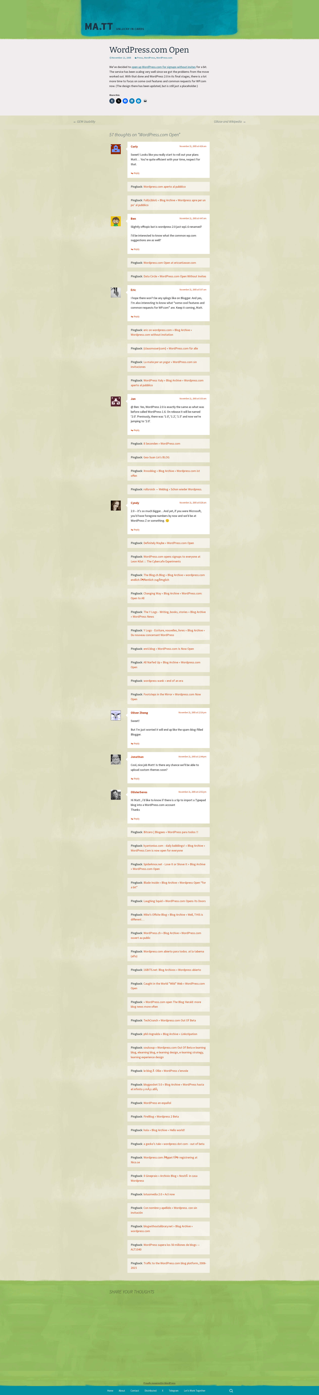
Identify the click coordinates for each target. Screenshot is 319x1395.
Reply (137, 173)
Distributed (151, 1390)
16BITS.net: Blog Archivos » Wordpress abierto (172, 970)
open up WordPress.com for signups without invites (164, 67)
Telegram (173, 1390)
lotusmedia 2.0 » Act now (159, 1194)
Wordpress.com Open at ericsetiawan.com (170, 263)
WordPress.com (164, 57)
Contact (135, 1390)
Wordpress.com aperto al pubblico (165, 186)
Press (140, 57)
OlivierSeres (139, 792)
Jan (133, 399)
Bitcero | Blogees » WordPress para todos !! (171, 832)
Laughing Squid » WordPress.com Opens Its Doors (175, 901)
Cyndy (135, 503)
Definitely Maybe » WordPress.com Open (169, 543)
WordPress (149, 57)
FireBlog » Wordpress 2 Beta (161, 1116)
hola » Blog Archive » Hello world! (164, 1130)
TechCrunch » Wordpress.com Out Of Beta (170, 1020)
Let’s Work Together (194, 1390)
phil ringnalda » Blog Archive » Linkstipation (170, 1034)
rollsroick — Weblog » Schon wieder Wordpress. (173, 489)
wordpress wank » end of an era (163, 681)
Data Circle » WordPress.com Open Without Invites (175, 276)
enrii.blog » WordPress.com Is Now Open (169, 649)
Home (110, 1390)
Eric (133, 290)
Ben (133, 218)
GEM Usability (84, 121)
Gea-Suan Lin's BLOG (156, 457)
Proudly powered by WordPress (159, 1383)
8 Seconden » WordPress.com (162, 443)
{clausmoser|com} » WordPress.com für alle (171, 348)
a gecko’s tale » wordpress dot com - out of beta (174, 1144)
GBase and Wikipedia (230, 121)
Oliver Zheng (139, 713)
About (122, 1390)
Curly (134, 146)
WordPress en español (157, 1103)
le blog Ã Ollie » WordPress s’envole (166, 1071)
